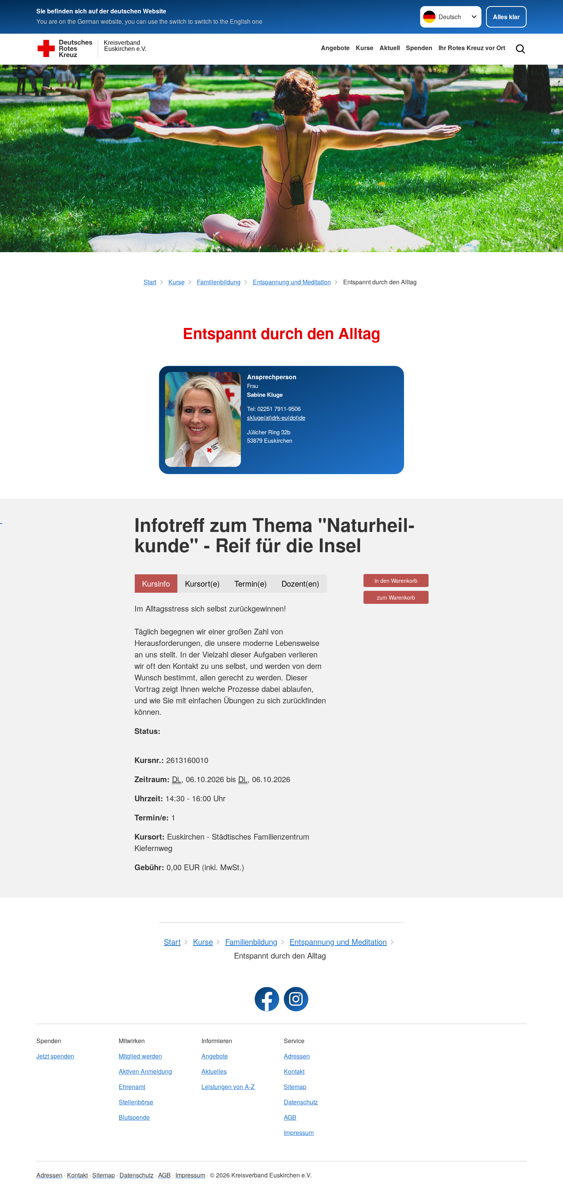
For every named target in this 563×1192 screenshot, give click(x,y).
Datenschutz (301, 1101)
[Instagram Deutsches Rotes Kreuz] (296, 999)
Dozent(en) (300, 583)
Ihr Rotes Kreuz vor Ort (472, 47)
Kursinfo (156, 583)
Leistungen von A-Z (228, 1086)
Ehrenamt (132, 1086)
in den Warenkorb (396, 580)
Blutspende (134, 1117)
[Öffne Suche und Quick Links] (520, 49)
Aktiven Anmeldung (145, 1071)
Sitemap (295, 1086)
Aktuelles (214, 1071)
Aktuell (390, 47)
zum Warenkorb (396, 597)
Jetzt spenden (55, 1056)
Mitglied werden (140, 1056)
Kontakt (294, 1071)
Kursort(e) (202, 583)
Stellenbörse (136, 1101)
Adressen (297, 1056)
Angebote (335, 47)
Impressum (299, 1132)
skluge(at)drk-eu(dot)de (276, 417)
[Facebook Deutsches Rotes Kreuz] (267, 999)
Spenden (419, 47)
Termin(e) (250, 583)
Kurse (364, 47)
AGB (290, 1117)
